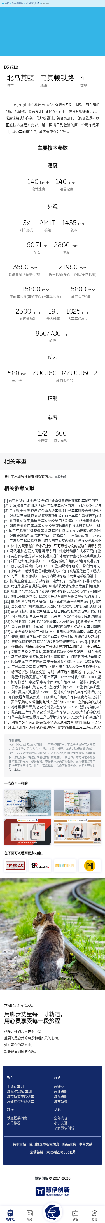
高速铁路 (60, 1092)
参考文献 (85, 1145)
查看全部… (61, 477)
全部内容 (60, 1118)
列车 (10, 1078)
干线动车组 (15, 1087)
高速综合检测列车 (20, 1102)
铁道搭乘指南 (17, 1118)
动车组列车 (17, 3)
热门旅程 (13, 1123)
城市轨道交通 (32, 3)
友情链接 (36, 1152)
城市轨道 (60, 1102)
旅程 (75, 1219)
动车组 (10, 1219)
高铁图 (59, 1087)
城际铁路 (60, 1097)
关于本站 (14, 770)
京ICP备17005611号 (61, 1152)
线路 (29, 1219)
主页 (6, 3)
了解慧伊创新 (64, 1128)
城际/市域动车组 (19, 1092)
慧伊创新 (41, 1178)
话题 (94, 1219)
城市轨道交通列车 (20, 1097)
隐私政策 (69, 1145)
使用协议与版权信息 (44, 1145)
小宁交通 (60, 1123)
